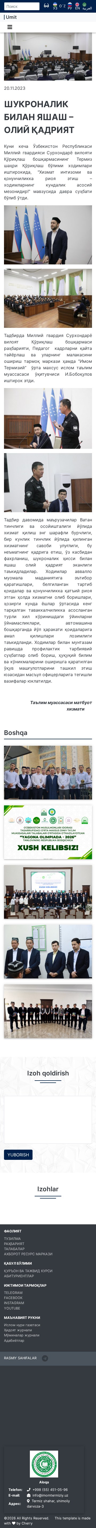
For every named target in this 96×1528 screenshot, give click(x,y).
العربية (87, 8)
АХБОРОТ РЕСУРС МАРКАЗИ (28, 1254)
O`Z (62, 6)
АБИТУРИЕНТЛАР (19, 1276)
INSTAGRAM (14, 1303)
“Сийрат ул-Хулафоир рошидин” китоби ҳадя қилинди (40, 1035)
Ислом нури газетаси (22, 1325)
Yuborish (18, 1154)
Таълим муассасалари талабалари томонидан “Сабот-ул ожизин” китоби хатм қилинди (46, 793)
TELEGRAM (13, 1293)
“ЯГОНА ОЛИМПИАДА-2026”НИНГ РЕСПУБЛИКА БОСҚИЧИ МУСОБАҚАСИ (48, 856)
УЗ (55, 8)
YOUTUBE (12, 1308)
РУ (70, 8)
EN (77, 8)
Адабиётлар (14, 1341)
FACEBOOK (13, 1298)
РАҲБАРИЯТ (14, 1244)
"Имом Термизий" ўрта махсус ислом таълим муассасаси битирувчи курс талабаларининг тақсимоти (46, 972)
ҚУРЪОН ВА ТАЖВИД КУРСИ (28, 1271)
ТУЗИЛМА (12, 1239)
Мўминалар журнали (21, 1335)
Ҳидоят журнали (18, 1330)
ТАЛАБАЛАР (14, 1249)
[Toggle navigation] (10, 27)
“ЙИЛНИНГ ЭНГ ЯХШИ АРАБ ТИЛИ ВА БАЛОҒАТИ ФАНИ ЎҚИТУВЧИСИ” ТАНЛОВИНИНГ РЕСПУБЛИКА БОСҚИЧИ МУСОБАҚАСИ (46, 909)
